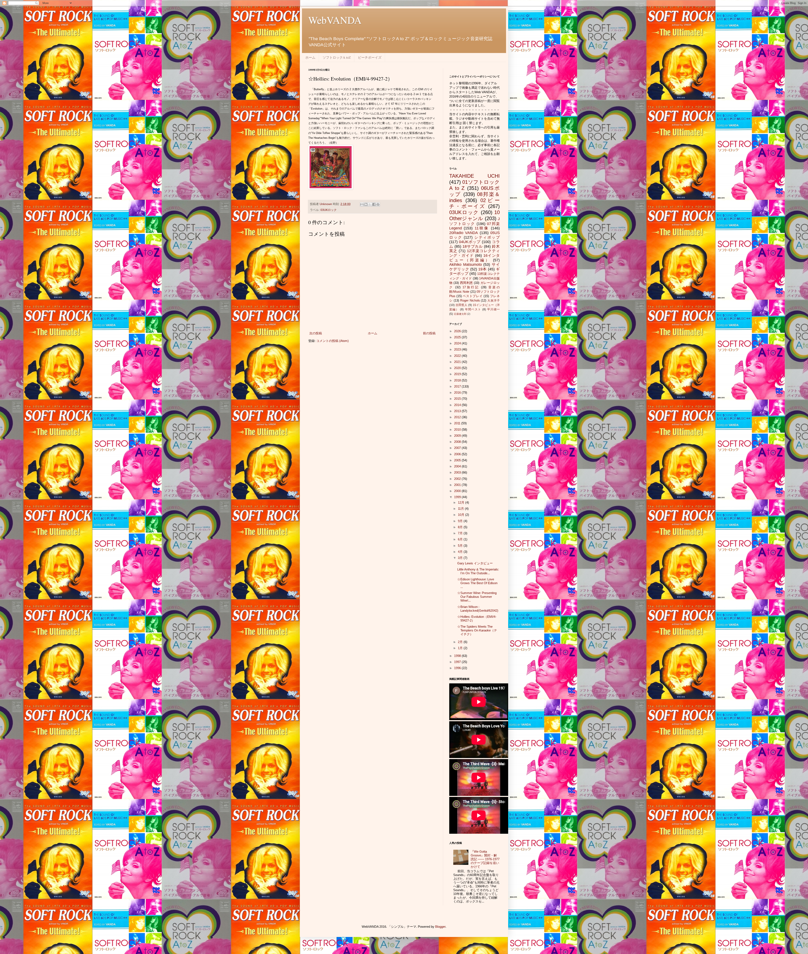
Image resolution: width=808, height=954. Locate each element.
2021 (458, 362)
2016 (458, 392)
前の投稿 (429, 333)
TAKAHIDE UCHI (474, 176)
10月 (461, 514)
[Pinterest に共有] (378, 204)
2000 (458, 491)
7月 (461, 533)
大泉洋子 (493, 300)
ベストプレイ (472, 296)
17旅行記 (470, 287)
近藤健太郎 (460, 313)
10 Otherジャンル (474, 215)
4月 (461, 551)
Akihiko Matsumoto (465, 264)
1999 (458, 497)
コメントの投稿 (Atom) (332, 341)
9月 (461, 521)
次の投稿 (315, 333)
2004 (458, 466)
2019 (458, 374)
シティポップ (487, 237)
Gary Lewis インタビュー (475, 563)
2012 (458, 417)
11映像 (482, 228)
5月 (461, 545)
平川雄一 (493, 309)
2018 (458, 380)
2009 (458, 435)
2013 (458, 411)
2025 (458, 337)
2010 (458, 429)
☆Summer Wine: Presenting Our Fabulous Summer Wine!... (477, 596)
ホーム (310, 57)
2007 (458, 448)
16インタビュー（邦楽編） (474, 257)
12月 (461, 502)
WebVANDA (334, 19)
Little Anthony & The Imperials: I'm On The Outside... (478, 571)
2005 (458, 460)
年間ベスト (473, 309)
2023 (458, 349)
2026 (458, 331)
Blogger (440, 926)
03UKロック (328, 210)
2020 (458, 368)
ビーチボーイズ (369, 57)
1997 (458, 662)
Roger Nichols (470, 300)
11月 (461, 508)
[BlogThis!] (366, 204)
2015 (458, 398)
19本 (482, 269)
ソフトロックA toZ (337, 57)
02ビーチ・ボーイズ (474, 203)
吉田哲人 (461, 305)
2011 (457, 423)
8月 (461, 527)
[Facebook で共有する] (374, 204)
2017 (458, 386)
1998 (458, 656)
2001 (458, 485)
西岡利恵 (466, 282)
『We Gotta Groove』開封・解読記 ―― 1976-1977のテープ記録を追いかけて (485, 859)
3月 (461, 558)
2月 (461, 642)
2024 (458, 343)
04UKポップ (470, 242)
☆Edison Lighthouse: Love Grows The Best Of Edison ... (477, 583)
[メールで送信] (362, 204)
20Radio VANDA (463, 233)
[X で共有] (370, 204)
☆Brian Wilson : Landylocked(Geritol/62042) (477, 608)
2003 (458, 472)
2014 (458, 405)
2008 (458, 441)
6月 (461, 539)
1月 (461, 648)
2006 (458, 454)
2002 (458, 478)
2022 (458, 355)
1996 (458, 668)
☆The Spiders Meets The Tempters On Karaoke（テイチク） (477, 630)
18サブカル (472, 246)
